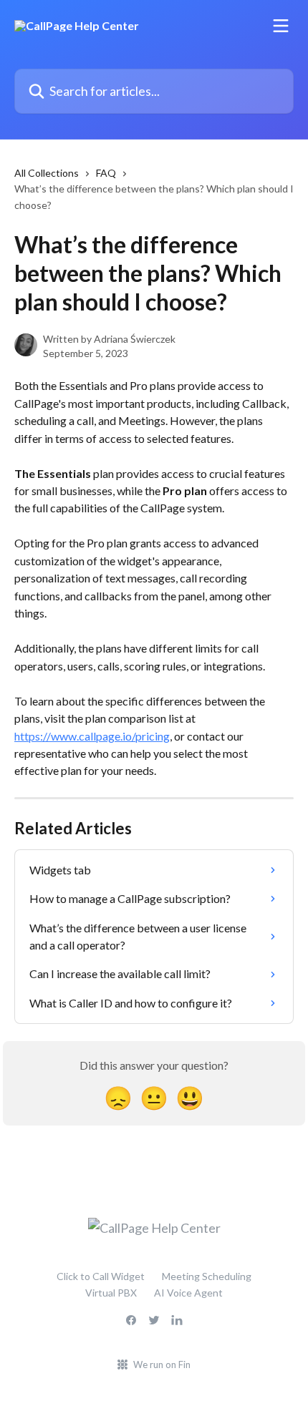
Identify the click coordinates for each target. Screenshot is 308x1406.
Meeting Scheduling (206, 1276)
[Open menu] (281, 25)
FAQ (106, 173)
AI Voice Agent (188, 1293)
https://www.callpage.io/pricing (92, 736)
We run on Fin (162, 1364)
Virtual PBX (111, 1293)
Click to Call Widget (101, 1276)
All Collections (46, 173)
